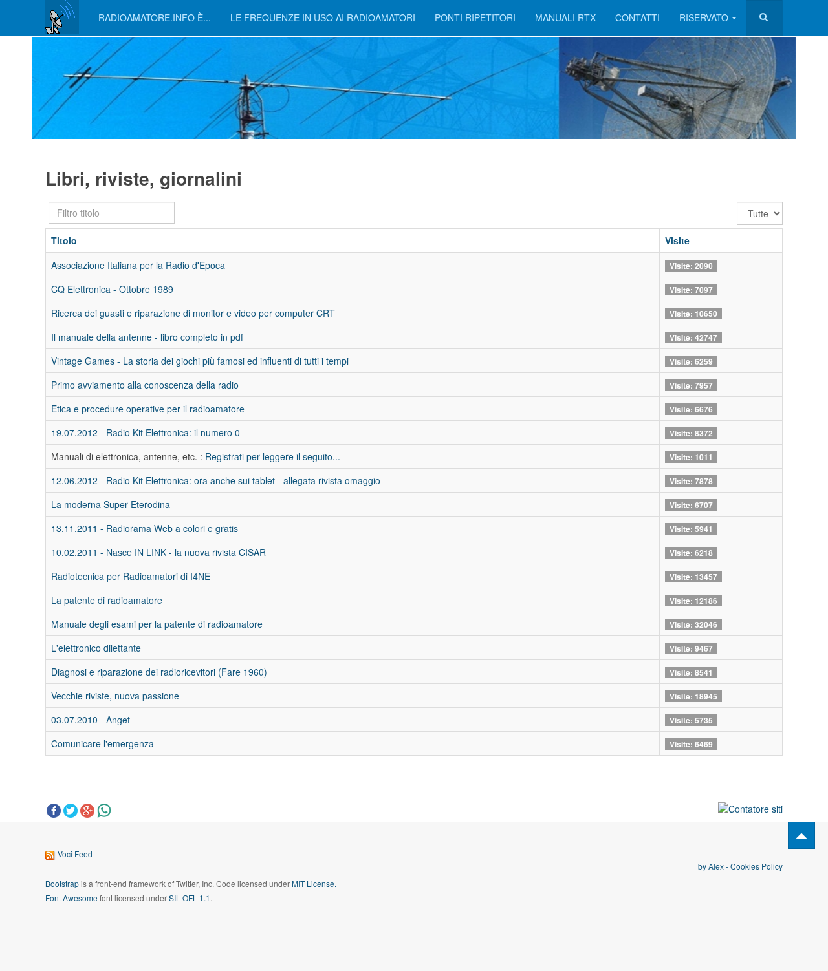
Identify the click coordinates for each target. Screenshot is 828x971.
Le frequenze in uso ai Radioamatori (322, 17)
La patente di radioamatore (106, 599)
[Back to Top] (801, 835)
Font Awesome (71, 897)
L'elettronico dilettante (96, 647)
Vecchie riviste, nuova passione (115, 695)
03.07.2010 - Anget (90, 719)
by (703, 865)
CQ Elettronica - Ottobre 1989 (112, 289)
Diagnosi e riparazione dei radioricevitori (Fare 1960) (159, 671)
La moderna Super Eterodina (110, 504)
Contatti (637, 17)
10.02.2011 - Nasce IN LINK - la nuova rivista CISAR (158, 552)
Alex (716, 865)
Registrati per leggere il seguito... (272, 456)
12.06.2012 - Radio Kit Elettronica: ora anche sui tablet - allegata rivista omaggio (215, 480)
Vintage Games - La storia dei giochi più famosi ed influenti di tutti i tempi (200, 360)
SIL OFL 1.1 (189, 897)
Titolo (64, 240)
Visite (677, 240)
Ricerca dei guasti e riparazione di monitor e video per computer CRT (193, 312)
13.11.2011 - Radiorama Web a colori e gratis (144, 528)
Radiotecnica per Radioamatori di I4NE (130, 576)
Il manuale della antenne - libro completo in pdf (147, 336)
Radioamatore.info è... (154, 17)
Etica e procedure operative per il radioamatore (148, 408)
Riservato (703, 17)
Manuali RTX (565, 17)
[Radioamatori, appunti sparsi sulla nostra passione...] (62, 17)
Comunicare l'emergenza (102, 743)
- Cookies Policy (753, 865)
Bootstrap (62, 883)
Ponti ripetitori (475, 17)
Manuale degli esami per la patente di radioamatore (157, 623)
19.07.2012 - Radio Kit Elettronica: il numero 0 (145, 432)
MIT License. (314, 883)
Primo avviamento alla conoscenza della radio (145, 384)
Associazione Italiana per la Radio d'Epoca (138, 265)
